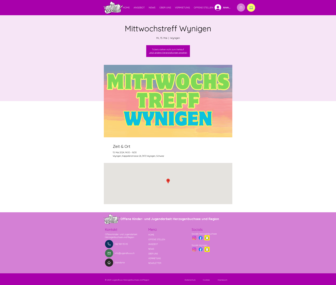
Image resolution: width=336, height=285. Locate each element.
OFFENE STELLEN (156, 239)
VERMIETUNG (154, 258)
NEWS (151, 249)
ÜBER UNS (153, 253)
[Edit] (241, 7)
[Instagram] (194, 237)
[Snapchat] (207, 237)
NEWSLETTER (154, 263)
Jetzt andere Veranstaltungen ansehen (168, 52)
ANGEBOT (153, 244)
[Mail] (109, 253)
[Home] (109, 262)
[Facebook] (200, 237)
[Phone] (109, 244)
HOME (151, 234)
